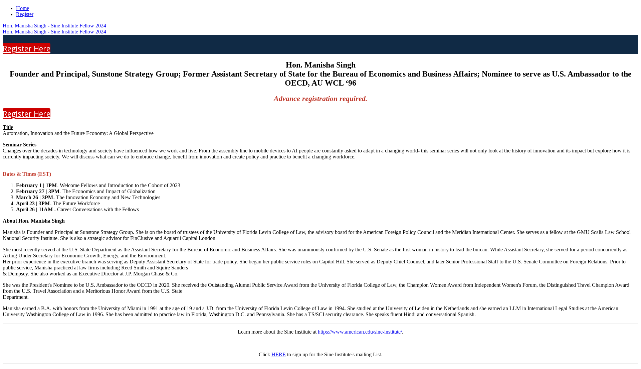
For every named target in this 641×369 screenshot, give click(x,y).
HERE (278, 354)
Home (22, 8)
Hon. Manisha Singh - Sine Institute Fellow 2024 (54, 25)
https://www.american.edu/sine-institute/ (360, 332)
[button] (26, 48)
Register (24, 14)
